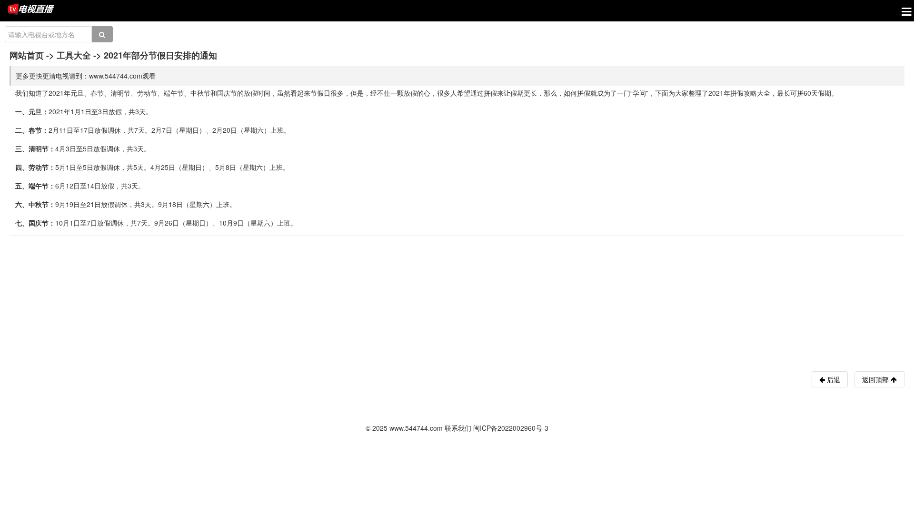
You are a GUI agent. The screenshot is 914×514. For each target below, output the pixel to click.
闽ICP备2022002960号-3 (510, 428)
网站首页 (27, 55)
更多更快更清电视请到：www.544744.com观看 (86, 75)
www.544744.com (416, 428)
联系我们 (458, 428)
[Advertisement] (81, 300)
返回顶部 (876, 379)
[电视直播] (31, 10)
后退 (832, 379)
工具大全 (74, 55)
